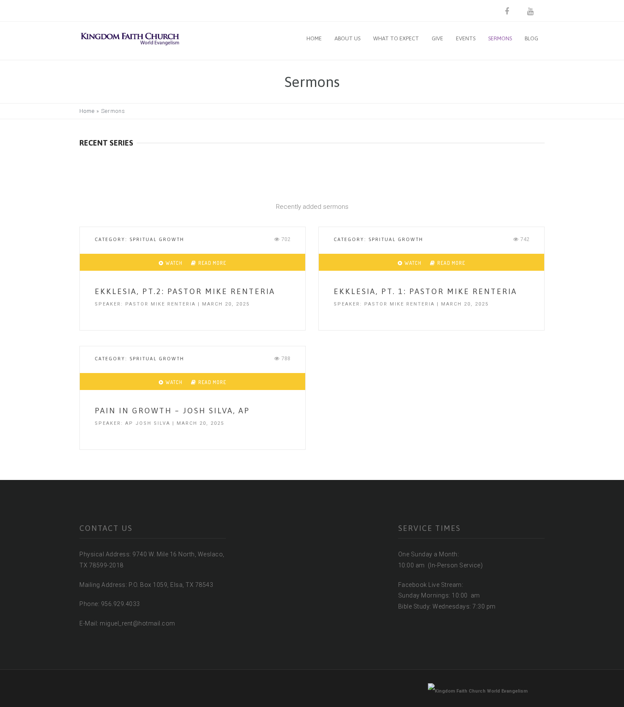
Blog (531, 38)
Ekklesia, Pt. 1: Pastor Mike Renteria (425, 291)
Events (465, 38)
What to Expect (396, 38)
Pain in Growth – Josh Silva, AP (172, 410)
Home (314, 38)
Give (437, 38)
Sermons (500, 38)
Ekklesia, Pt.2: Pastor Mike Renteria (185, 291)
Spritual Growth (156, 239)
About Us (347, 38)
